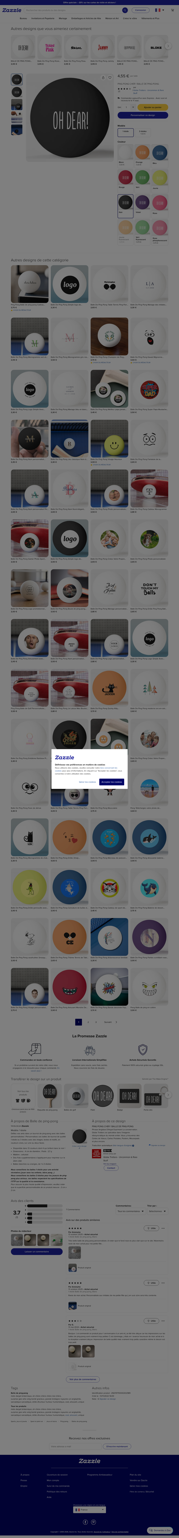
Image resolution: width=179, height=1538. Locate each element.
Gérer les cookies (87, 782)
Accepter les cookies (112, 782)
